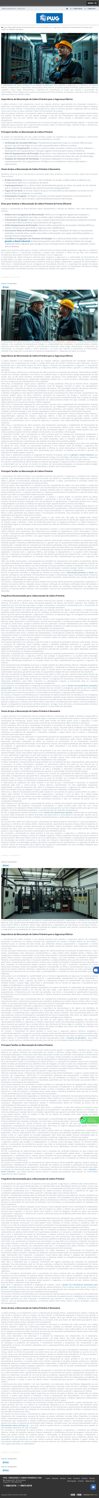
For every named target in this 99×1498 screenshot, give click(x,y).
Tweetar (5, 287)
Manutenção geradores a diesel (80, 572)
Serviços (63, 1478)
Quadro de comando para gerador (58, 812)
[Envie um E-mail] (67, 8)
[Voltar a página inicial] (49, 17)
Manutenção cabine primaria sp (15, 1425)
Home (48, 1478)
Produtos (76, 1478)
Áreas (69, 1478)
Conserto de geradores (77, 1038)
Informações (71, 1481)
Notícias (84, 1478)
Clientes (92, 1478)
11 (90, 8)
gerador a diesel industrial (82, 455)
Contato (81, 1481)
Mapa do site (90, 1481)
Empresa (55, 1478)
